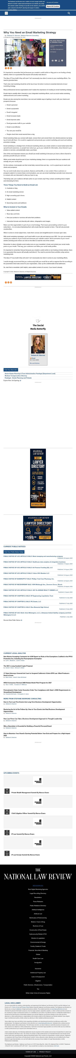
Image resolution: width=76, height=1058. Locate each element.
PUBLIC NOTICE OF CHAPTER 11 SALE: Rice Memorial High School (26, 607)
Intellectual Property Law (38, 972)
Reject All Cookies (53, 6)
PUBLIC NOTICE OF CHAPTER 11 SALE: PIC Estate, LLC (22, 601)
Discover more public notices (12, 620)
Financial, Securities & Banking (38, 950)
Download (59, 60)
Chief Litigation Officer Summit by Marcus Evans (28, 813)
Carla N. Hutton (20, 660)
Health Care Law (38, 958)
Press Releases (38, 901)
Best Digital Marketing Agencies (38, 889)
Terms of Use (15, 1007)
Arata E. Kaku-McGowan (19, 677)
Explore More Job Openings (11, 380)
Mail (56, 60)
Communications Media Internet (56, 46)
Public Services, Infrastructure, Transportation (38, 985)
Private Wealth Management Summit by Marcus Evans (30, 792)
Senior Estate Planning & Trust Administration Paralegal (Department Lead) (30, 373)
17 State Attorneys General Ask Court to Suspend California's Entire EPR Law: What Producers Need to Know (36, 674)
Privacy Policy (25, 1007)
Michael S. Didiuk (19, 668)
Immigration (38, 962)
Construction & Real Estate (38, 930)
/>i (62, 60)
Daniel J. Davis (10, 668)
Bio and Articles (34, 363)
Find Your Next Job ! (10, 370)
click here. (56, 1046)
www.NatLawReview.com (58, 1009)
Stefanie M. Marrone (13, 35)
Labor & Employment (38, 977)
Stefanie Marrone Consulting (30, 35)
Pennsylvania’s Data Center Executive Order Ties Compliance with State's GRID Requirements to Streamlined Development (37, 691)
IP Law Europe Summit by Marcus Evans (25, 855)
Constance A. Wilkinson (20, 684)
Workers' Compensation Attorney (16, 376)
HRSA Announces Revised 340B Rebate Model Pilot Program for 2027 (28, 683)
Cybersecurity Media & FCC (38, 934)
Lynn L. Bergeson (10, 660)
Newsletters (38, 897)
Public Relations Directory (38, 905)
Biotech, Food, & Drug (38, 922)
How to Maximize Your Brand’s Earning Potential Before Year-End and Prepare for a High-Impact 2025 (37, 734)
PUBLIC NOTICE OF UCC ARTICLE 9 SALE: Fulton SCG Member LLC (26, 573)
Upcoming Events (11, 773)
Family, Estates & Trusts (38, 946)
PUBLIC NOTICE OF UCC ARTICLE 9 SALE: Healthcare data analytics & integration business (35, 562)
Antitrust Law (38, 913)
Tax (38, 989)
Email (33, 358)
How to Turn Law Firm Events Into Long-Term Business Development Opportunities (32, 702)
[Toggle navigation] (6, 13)
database (18, 1009)
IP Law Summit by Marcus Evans (22, 834)
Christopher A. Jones (23, 694)
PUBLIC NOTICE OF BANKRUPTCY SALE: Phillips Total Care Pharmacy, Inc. (29, 579)
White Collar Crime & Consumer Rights (38, 993)
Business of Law (38, 926)
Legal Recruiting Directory (38, 893)
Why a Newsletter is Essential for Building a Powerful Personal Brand (28, 726)
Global (38, 954)
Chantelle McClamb (11, 694)
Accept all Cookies (52, 2)
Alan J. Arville (9, 684)
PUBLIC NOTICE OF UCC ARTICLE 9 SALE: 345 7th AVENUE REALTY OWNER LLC (31, 590)
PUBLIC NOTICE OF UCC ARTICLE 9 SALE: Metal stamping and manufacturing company (33, 556)
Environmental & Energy (38, 942)
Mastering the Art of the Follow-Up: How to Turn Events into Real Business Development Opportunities (34, 710)
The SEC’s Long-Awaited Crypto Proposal (18, 666)
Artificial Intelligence (38, 909)
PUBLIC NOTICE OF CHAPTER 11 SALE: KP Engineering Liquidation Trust (28, 596)
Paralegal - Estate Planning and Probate (18, 378)
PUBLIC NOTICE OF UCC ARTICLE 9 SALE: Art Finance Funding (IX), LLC (28, 567)
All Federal (53, 52)
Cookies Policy (12, 10)
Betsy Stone (9, 677)
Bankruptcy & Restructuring (38, 918)
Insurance (38, 968)
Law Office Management (56, 49)
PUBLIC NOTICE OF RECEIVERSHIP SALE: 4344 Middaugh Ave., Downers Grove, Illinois (33, 584)
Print (53, 60)
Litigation (38, 981)
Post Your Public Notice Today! (14, 552)
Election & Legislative (38, 938)
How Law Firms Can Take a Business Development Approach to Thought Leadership (33, 719)
